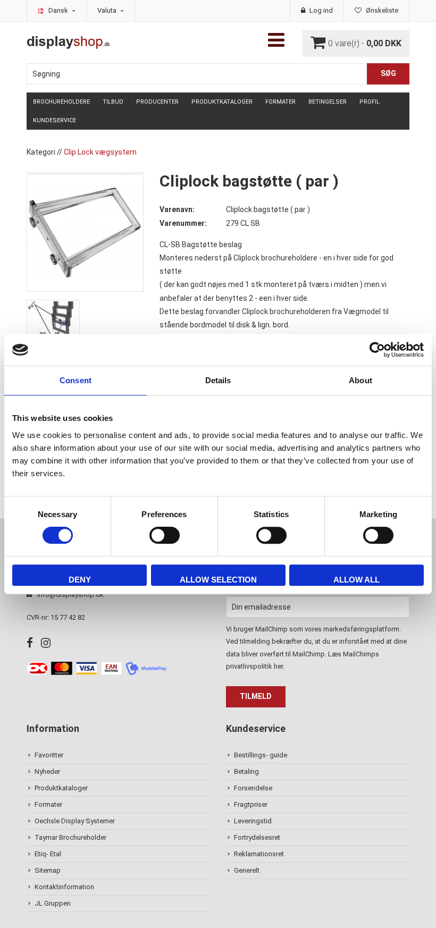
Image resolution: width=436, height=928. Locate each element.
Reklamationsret (259, 854)
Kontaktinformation (64, 887)
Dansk (59, 10)
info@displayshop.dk (70, 594)
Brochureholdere (61, 101)
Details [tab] (218, 380)
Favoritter (49, 755)
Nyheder (47, 771)
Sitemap (48, 870)
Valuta (107, 10)
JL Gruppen (53, 903)
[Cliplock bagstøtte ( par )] (85, 231)
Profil (369, 101)
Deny (80, 579)
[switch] (164, 535)
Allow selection (218, 579)
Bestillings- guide (260, 755)
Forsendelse (253, 788)
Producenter (157, 101)
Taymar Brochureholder (70, 837)
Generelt (246, 870)
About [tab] (360, 380)
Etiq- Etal (48, 854)
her (278, 666)
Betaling (246, 771)
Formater (280, 101)
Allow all (356, 579)
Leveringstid (253, 821)
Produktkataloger (222, 101)
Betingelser (327, 101)
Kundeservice (54, 120)
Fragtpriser (250, 804)
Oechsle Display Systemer (75, 821)
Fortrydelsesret (257, 837)
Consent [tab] (75, 380)
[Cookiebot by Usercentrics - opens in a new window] (377, 350)
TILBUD (113, 101)
